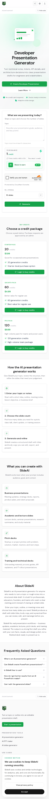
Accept (24, 792)
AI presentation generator (12, 737)
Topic (7, 124)
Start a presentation (12, 724)
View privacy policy (24, 785)
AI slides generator (9, 745)
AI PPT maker (7, 741)
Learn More (23, 90)
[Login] (44, 3)
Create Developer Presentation (26, 84)
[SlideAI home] (4, 708)
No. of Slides (9, 190)
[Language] (39, 3)
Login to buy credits (26, 272)
